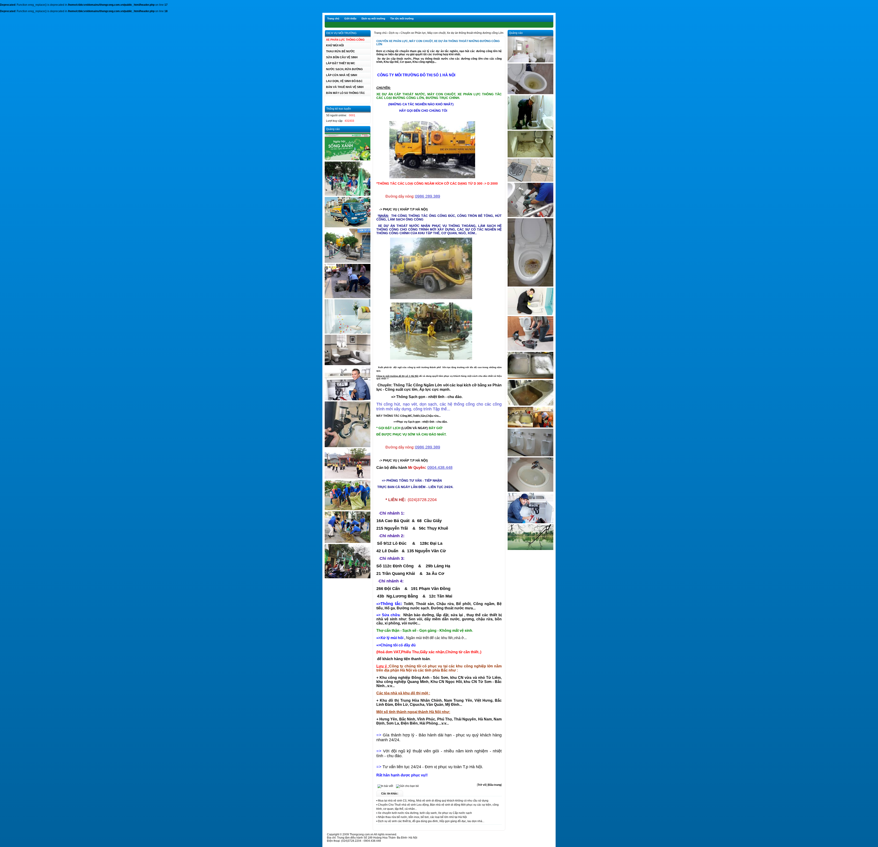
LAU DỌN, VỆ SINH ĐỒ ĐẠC (344, 81)
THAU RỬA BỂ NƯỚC (340, 51)
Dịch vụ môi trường (373, 18)
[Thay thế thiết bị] (347, 446)
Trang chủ (333, 18)
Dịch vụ (393, 33)
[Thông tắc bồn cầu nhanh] (530, 93)
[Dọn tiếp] (347, 542)
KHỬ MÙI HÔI (335, 45)
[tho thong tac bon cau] (530, 128)
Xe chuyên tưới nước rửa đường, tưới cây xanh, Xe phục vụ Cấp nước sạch (425, 813)
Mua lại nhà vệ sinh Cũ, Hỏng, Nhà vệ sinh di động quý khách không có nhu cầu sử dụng (433, 800)
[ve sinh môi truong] (347, 509)
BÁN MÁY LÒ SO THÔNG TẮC (345, 93)
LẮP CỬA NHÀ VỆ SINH (341, 75)
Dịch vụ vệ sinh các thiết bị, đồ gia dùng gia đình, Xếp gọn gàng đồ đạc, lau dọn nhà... (431, 821)
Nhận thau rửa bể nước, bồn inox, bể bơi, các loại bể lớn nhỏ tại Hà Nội (422, 817)
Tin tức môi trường (402, 18)
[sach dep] (530, 61)
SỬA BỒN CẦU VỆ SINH (342, 57)
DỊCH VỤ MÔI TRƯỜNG (341, 33)
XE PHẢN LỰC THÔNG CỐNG (345, 39)
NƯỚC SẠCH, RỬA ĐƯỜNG (344, 69)
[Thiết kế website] (347, 159)
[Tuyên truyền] (347, 577)
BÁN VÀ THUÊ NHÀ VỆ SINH (345, 87)
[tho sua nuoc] (347, 399)
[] (482, 784)
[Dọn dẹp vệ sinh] (347, 477)
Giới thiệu (350, 18)
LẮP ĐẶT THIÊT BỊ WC (340, 63)
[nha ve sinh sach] (347, 364)
